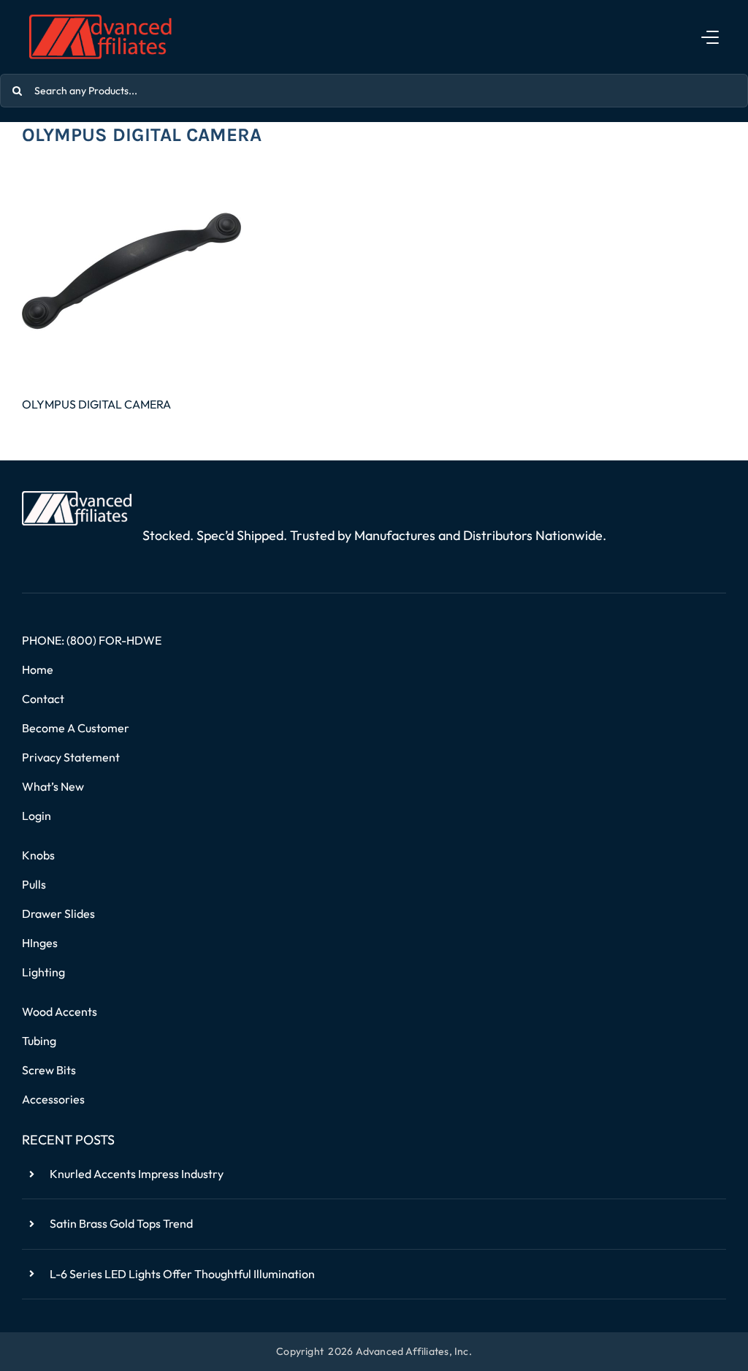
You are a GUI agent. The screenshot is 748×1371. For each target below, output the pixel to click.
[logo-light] (76, 497)
